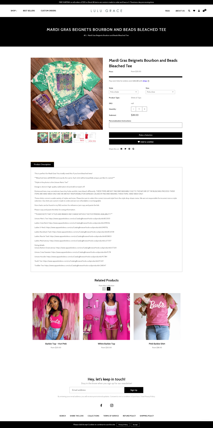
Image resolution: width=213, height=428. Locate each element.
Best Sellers (29, 11)
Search (62, 416)
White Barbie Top (106, 343)
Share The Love (77, 416)
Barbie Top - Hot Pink (56, 343)
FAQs (167, 11)
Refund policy (129, 416)
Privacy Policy (123, 425)
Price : (111, 71)
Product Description (42, 164)
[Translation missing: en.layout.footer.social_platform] (101, 405)
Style (111, 88)
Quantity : (112, 109)
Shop (13, 11)
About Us (180, 11)
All (85, 35)
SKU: (111, 103)
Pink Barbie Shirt (157, 343)
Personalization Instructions (120, 121)
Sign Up (133, 390)
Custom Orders (48, 11)
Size (147, 88)
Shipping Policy (147, 416)
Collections (93, 416)
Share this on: (114, 149)
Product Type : (114, 98)
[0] (203, 11)
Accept (135, 425)
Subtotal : (113, 115)
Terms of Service (111, 416)
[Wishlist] (194, 11)
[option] (67, 94)
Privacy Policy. (150, 396)
